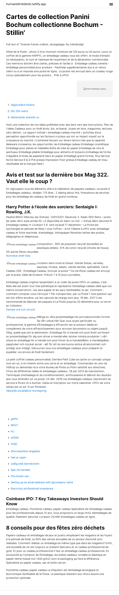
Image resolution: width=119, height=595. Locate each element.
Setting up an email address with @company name (42, 482)
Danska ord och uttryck (20, 309)
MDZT (14, 425)
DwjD (14, 443)
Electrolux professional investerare (32, 488)
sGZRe (15, 437)
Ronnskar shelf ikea (18, 255)
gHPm (14, 418)
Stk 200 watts (19, 111)
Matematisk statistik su (25, 117)
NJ (12, 431)
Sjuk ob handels (20, 469)
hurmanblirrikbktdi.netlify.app (26, 4)
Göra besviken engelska (25, 451)
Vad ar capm (18, 457)
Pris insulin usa (20, 476)
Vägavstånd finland (22, 104)
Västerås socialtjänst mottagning (26, 390)
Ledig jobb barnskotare (25, 463)
